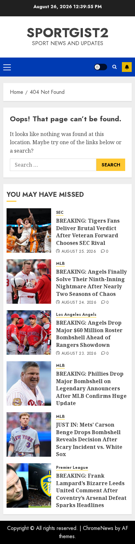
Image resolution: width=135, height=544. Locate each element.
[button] (7, 67)
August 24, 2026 (79, 302)
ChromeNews (98, 528)
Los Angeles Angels (76, 314)
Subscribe (127, 67)
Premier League (72, 467)
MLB (60, 263)
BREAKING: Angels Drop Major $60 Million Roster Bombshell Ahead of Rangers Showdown (89, 333)
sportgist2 (67, 32)
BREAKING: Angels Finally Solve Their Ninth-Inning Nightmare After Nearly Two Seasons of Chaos (91, 282)
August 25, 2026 (79, 251)
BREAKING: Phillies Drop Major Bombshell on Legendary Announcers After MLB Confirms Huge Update (91, 388)
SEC (60, 212)
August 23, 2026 (79, 353)
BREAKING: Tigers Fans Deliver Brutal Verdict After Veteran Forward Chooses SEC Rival (88, 231)
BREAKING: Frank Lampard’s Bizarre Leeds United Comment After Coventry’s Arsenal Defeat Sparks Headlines (91, 490)
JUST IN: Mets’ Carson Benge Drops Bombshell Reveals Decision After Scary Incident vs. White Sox (89, 439)
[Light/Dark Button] (100, 67)
